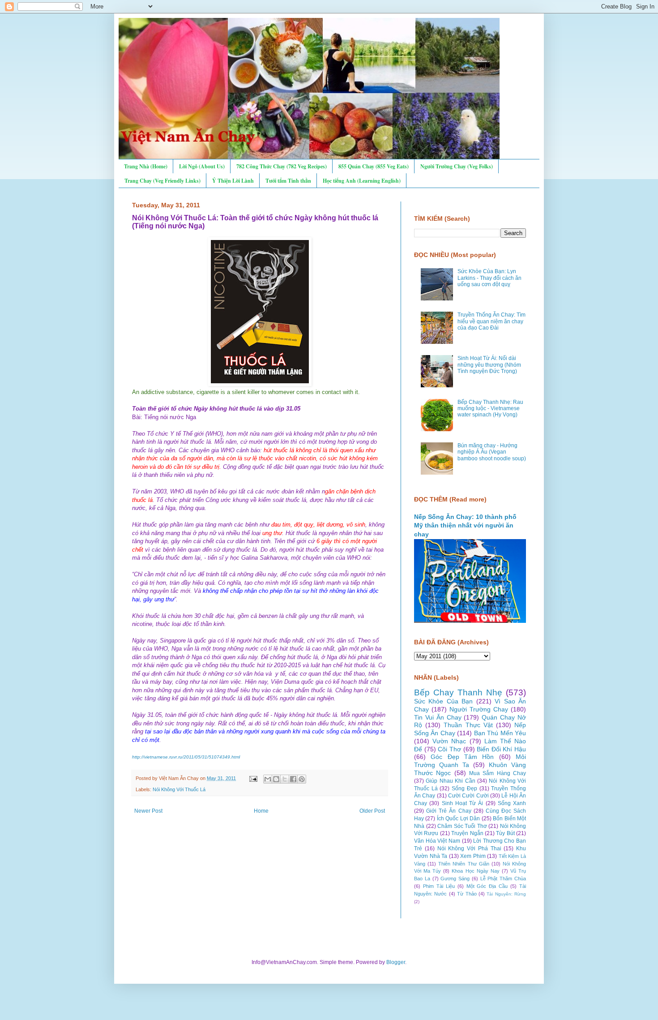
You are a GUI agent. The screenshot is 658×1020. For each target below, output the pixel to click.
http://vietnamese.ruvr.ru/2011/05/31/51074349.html (186, 756)
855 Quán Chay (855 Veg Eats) (373, 166)
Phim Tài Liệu (439, 886)
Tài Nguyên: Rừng (506, 893)
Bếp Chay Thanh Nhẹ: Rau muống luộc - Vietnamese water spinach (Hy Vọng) (490, 408)
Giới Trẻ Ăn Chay (448, 811)
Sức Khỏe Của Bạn (443, 701)
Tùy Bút (505, 833)
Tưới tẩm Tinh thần (288, 180)
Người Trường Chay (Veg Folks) (456, 166)
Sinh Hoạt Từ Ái (462, 803)
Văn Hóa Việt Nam (437, 841)
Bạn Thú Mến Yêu (500, 733)
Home (261, 811)
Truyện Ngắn (467, 833)
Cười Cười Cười (468, 796)
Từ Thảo (466, 893)
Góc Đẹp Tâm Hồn (462, 756)
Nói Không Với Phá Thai (469, 848)
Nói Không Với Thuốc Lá (179, 789)
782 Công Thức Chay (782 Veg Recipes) (281, 166)
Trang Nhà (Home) (145, 166)
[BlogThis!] (276, 779)
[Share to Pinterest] (301, 779)
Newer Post (148, 811)
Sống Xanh (512, 803)
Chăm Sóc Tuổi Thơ (462, 826)
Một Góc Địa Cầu (487, 886)
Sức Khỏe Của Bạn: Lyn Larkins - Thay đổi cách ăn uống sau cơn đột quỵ (489, 277)
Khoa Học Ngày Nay (475, 871)
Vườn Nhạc (449, 741)
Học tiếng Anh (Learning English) (362, 180)
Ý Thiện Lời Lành (233, 180)
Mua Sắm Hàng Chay (497, 773)
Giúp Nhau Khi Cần (450, 781)
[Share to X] (284, 779)
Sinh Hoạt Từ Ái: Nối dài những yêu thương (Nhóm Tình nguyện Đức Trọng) (489, 364)
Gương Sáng (455, 878)
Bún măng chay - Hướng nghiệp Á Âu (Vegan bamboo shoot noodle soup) (491, 452)
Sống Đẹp (464, 788)
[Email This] (267, 779)
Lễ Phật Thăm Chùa (503, 878)
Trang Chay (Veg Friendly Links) (162, 180)
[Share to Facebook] (293, 779)
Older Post (372, 811)
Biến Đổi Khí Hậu (501, 749)
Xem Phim (473, 856)
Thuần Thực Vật (468, 725)
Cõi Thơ (449, 749)
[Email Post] (253, 778)
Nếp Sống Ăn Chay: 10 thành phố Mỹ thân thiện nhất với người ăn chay (465, 525)
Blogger (395, 962)
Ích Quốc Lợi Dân (458, 818)
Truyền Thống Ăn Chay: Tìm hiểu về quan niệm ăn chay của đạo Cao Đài (491, 321)
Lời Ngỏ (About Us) (202, 166)
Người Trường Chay (478, 709)
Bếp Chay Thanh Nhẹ (458, 692)
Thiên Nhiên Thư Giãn (463, 863)
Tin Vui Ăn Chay (437, 717)
